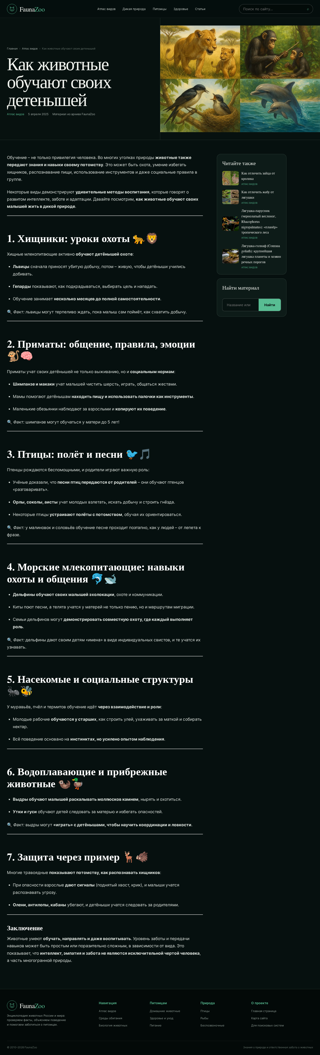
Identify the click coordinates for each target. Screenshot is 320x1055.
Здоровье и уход (161, 1018)
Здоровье (180, 9)
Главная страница (263, 1011)
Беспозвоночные (212, 1025)
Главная (12, 48)
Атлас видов (106, 9)
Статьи (200, 9)
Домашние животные (165, 1011)
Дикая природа (134, 9)
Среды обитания (110, 1018)
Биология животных (113, 1025)
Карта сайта (259, 1018)
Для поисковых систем (267, 1025)
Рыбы (204, 1018)
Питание (156, 1025)
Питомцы (160, 9)
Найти (269, 305)
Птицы (205, 1011)
